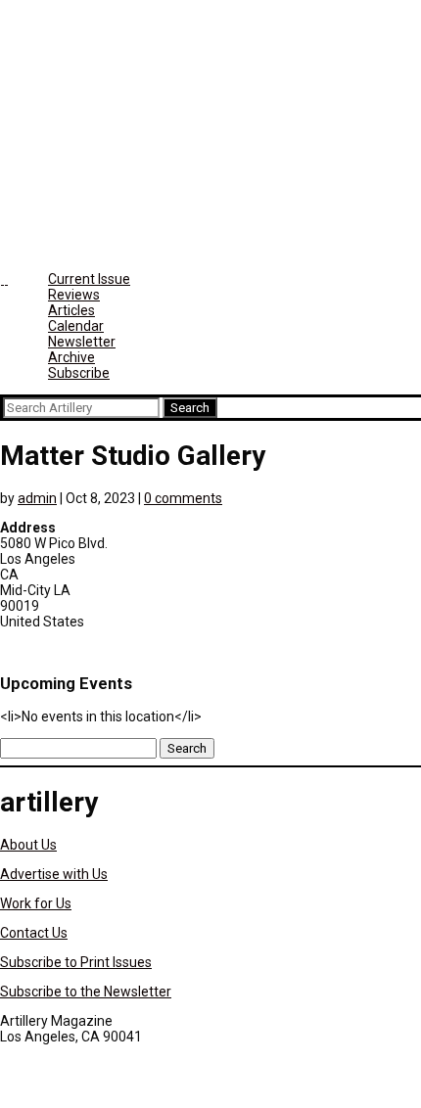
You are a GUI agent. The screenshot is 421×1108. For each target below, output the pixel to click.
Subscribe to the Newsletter (85, 991)
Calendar (76, 326)
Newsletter (82, 341)
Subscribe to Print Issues (76, 962)
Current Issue (89, 279)
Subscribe (79, 373)
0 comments (183, 498)
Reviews (74, 294)
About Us (28, 845)
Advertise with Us (54, 874)
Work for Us (35, 903)
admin (37, 498)
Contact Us (34, 933)
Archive (71, 357)
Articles (71, 310)
